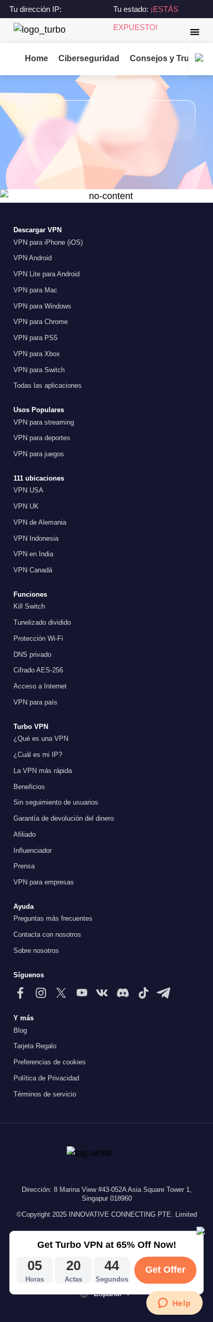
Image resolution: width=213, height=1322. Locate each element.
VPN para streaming (43, 422)
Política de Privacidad (46, 1078)
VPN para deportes (41, 438)
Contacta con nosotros (47, 934)
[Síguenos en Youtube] (81, 993)
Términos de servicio (44, 1094)
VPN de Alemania (39, 522)
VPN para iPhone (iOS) (48, 242)
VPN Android (32, 258)
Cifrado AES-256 (38, 670)
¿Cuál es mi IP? (37, 754)
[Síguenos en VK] (102, 993)
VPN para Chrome (40, 322)
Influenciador (32, 850)
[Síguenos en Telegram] (163, 993)
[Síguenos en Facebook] (20, 993)
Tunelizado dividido (42, 622)
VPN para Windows (42, 306)
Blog (20, 1030)
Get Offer (165, 1269)
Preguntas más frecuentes (53, 918)
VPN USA (28, 490)
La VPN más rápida (42, 771)
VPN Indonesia (35, 538)
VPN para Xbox (36, 354)
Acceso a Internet (40, 686)
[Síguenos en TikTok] (143, 993)
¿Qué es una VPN (40, 738)
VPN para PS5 (35, 338)
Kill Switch (29, 606)
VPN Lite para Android (46, 274)
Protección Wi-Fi (38, 638)
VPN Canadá (32, 570)
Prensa (24, 866)
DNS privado (32, 654)
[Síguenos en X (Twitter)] (61, 993)
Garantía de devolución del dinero (63, 818)
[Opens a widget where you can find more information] (174, 1304)
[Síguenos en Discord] (122, 993)
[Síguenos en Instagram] (41, 993)
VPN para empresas (43, 882)
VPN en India (33, 554)
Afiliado (24, 834)
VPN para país (35, 702)
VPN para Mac (35, 290)
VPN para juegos (38, 454)
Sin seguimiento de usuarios (55, 802)
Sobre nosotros (36, 950)
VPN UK (26, 506)
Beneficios (29, 787)
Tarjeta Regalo (34, 1046)
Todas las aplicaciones (47, 385)
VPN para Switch (39, 370)
